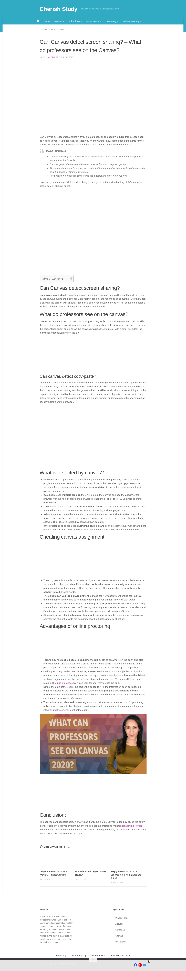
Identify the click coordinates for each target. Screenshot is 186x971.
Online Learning (130, 21)
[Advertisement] (93, 79)
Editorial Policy (98, 955)
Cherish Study (58, 9)
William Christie (51, 57)
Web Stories (120, 942)
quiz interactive (64, 683)
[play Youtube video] (93, 744)
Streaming (110, 21)
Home (47, 21)
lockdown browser (132, 825)
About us (119, 924)
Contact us (120, 930)
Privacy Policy (121, 918)
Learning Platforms (52, 30)
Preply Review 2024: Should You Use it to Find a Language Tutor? (126, 875)
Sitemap (119, 936)
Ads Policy (61, 955)
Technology (73, 21)
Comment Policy (78, 955)
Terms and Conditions (120, 955)
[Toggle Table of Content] (68, 279)
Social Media (92, 21)
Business (59, 21)
